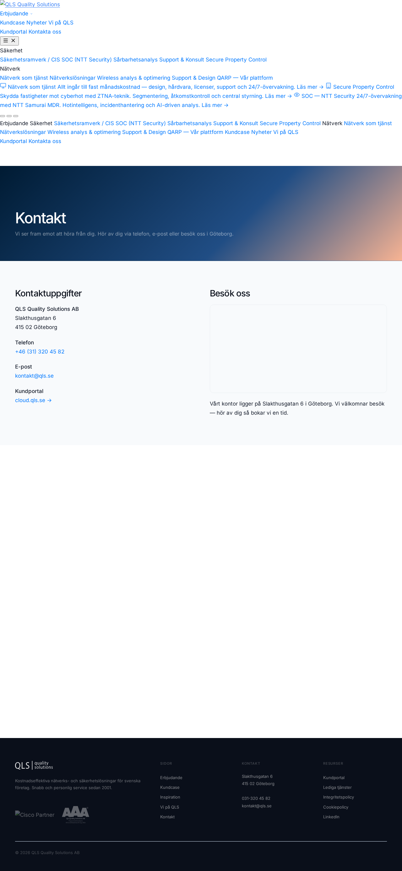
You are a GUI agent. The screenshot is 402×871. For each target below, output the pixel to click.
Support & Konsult (181, 59)
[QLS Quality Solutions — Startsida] (30, 4)
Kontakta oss (45, 32)
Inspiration (170, 796)
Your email (222, 539)
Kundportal (14, 32)
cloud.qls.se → (33, 400)
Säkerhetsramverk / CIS (30, 59)
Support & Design (193, 78)
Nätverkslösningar (72, 78)
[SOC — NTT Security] (15, 116)
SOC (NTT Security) (87, 59)
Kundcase (12, 22)
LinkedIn (331, 816)
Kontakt (167, 816)
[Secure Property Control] (9, 116)
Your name (222, 512)
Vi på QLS (60, 22)
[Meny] (9, 40)
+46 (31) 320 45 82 (39, 351)
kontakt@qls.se (34, 376)
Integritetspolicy (338, 796)
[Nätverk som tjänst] (2, 116)
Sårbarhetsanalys (135, 59)
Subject (219, 566)
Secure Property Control (236, 59)
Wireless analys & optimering (133, 78)
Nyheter (36, 22)
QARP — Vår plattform (245, 78)
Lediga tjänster (337, 787)
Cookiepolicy (335, 807)
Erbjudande (15, 13)
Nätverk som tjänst (24, 78)
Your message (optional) (236, 593)
